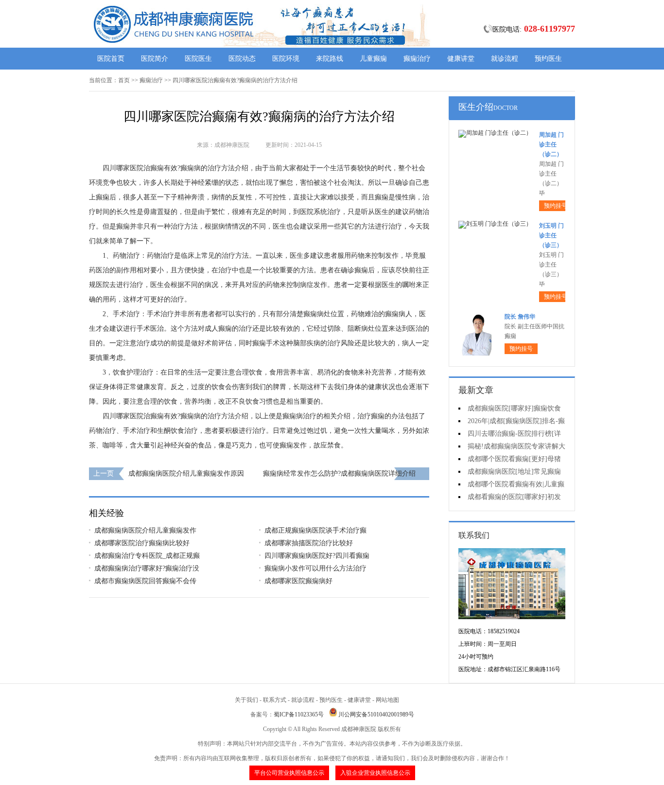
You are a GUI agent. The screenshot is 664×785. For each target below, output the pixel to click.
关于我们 (246, 699)
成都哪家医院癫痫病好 (298, 581)
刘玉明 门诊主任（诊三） (551, 235)
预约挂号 (555, 205)
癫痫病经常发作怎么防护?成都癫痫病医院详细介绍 (339, 473)
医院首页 (110, 58)
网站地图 (387, 699)
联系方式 (274, 699)
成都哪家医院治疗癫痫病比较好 (142, 543)
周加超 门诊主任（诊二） (551, 144)
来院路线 (329, 58)
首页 (124, 80)
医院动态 (242, 58)
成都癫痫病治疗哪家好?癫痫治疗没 (146, 568)
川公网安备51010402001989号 (376, 714)
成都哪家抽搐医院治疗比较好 (308, 543)
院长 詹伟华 (520, 316)
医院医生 (198, 58)
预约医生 (548, 58)
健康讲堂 (460, 58)
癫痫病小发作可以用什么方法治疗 (315, 568)
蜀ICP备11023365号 (299, 714)
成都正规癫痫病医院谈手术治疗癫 (315, 530)
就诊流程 (504, 58)
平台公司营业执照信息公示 (289, 772)
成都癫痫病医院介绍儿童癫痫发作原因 (186, 473)
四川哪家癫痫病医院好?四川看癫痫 (316, 555)
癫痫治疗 (417, 58)
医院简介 (154, 58)
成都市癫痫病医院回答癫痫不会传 (145, 581)
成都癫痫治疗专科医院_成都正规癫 (147, 555)
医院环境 (285, 58)
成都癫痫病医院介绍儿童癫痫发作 (145, 530)
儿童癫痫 (373, 58)
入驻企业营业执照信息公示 (375, 772)
